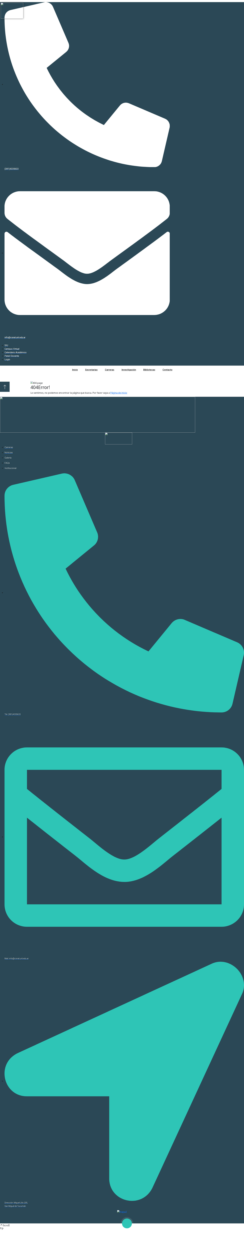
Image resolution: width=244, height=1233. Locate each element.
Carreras (109, 369)
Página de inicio (118, 392)
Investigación (129, 369)
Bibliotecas (149, 369)
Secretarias (91, 369)
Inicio (75, 369)
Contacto (167, 369)
